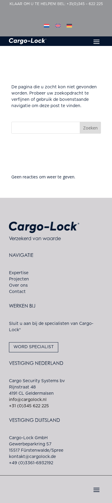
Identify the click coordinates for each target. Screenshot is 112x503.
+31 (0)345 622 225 (29, 406)
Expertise (18, 273)
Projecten (19, 279)
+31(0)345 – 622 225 (85, 4)
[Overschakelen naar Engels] (58, 25)
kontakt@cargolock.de (32, 457)
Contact (17, 292)
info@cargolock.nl (28, 400)
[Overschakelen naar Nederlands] (46, 25)
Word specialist (33, 347)
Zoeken (90, 128)
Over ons (18, 285)
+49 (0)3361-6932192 (31, 463)
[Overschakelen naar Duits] (69, 25)
